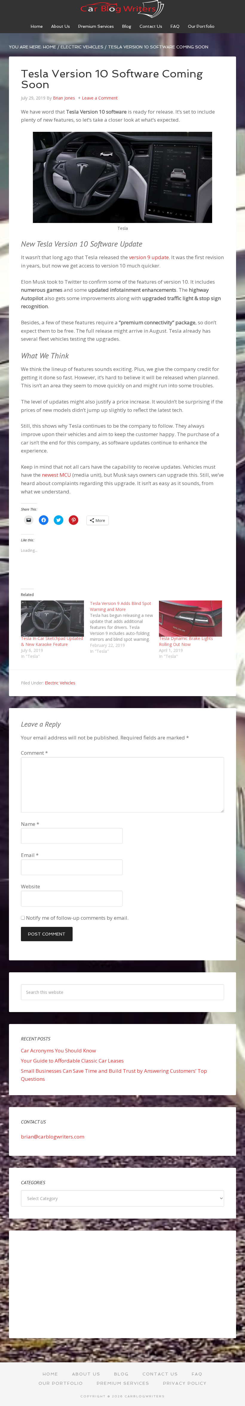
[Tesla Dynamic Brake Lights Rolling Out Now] (190, 618)
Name (30, 823)
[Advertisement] (122, 1284)
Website (30, 886)
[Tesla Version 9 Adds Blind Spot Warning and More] (124, 627)
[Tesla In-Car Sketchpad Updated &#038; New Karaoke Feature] (52, 618)
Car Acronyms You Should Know (58, 1050)
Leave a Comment (100, 98)
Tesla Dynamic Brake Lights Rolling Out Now (186, 641)
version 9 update (149, 257)
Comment (34, 752)
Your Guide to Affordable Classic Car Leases (72, 1060)
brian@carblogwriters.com (52, 1136)
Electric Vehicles (60, 683)
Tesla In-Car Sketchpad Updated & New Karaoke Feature (52, 641)
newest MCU (56, 474)
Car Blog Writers (122, 9)
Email (30, 855)
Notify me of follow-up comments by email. (77, 917)
